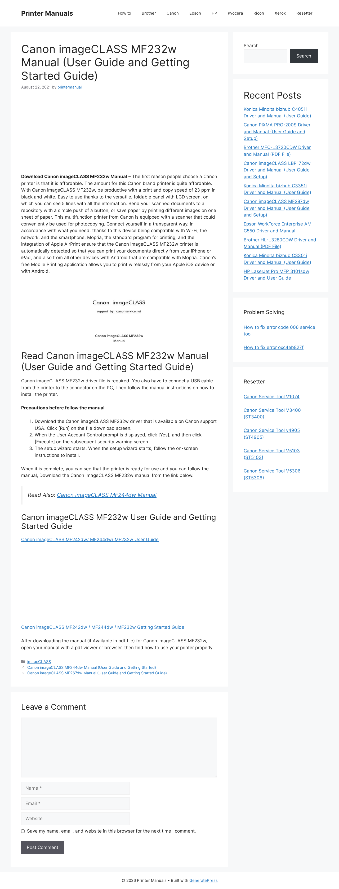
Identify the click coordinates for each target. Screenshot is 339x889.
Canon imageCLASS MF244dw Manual (107, 495)
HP (214, 13)
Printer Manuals (47, 13)
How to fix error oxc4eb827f (274, 347)
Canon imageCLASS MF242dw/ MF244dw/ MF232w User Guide (90, 539)
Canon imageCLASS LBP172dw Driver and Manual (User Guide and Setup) (277, 170)
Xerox (280, 13)
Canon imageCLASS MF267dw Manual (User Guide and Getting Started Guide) (97, 673)
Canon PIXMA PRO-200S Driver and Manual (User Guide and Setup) (277, 131)
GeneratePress (203, 880)
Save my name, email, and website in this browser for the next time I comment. (111, 831)
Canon (173, 13)
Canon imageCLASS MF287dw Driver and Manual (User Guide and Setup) (277, 208)
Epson (195, 13)
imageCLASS (39, 661)
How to (124, 13)
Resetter (304, 13)
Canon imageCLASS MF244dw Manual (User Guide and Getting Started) (91, 667)
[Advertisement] (119, 136)
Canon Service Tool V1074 (272, 396)
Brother (149, 13)
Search (251, 45)
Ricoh (258, 13)
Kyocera (235, 13)
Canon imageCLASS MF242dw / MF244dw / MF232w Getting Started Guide (102, 627)
